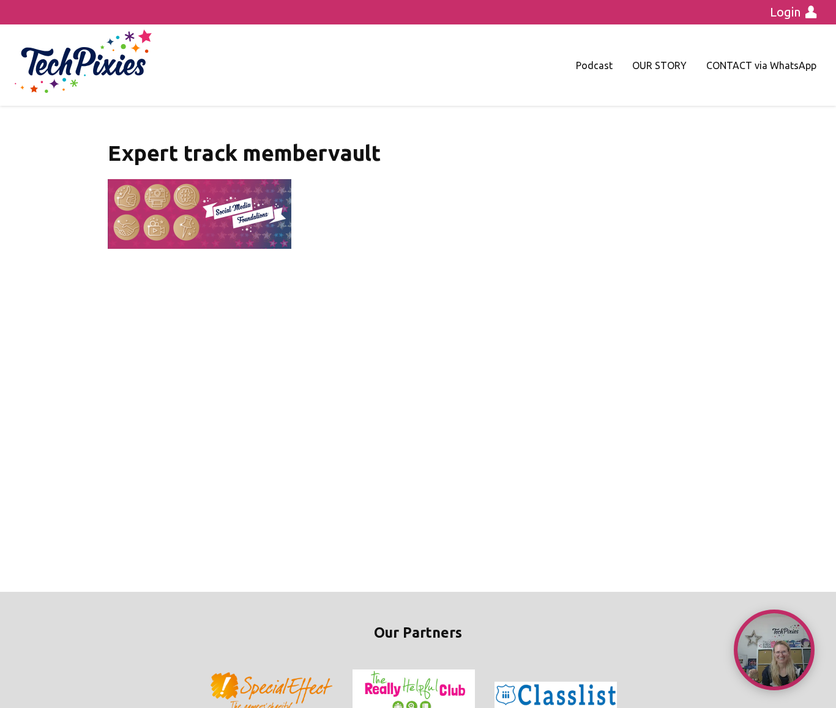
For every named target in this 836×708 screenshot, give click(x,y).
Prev (220, 695)
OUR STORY (659, 65)
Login (785, 12)
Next (616, 695)
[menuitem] (594, 65)
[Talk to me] (774, 650)
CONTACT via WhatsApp (761, 65)
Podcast (594, 65)
